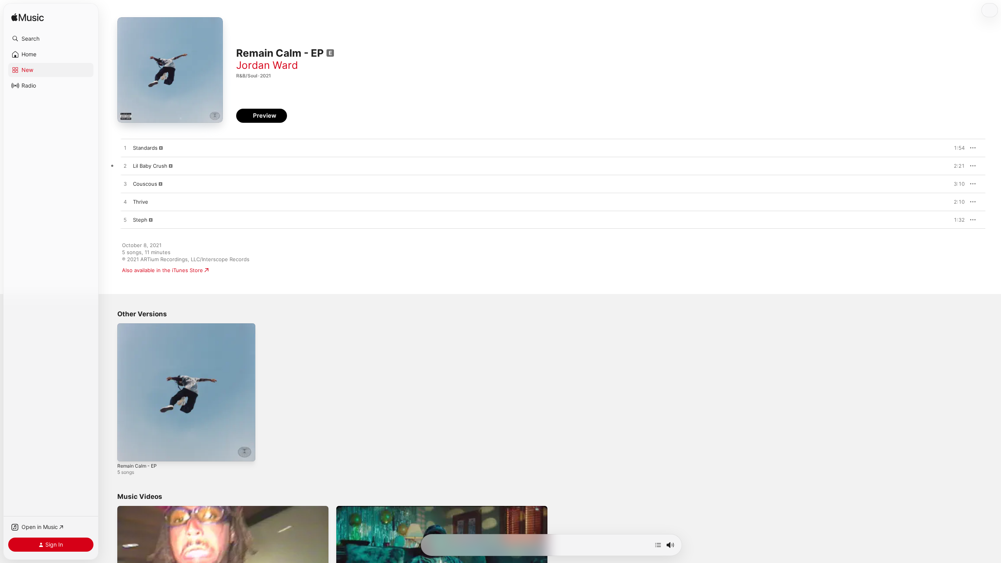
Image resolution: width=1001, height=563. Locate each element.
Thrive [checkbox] (140, 202)
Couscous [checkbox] (145, 184)
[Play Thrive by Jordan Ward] (125, 202)
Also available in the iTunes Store (162, 270)
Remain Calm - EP (138, 326)
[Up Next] (658, 545)
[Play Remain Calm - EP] (127, 451)
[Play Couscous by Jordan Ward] (125, 184)
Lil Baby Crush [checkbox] (150, 166)
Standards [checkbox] (145, 148)
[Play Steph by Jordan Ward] (125, 220)
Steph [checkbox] (140, 220)
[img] (27, 17)
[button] (51, 38)
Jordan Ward (267, 65)
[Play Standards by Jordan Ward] (125, 148)
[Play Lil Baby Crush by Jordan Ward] (125, 166)
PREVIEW (956, 147)
